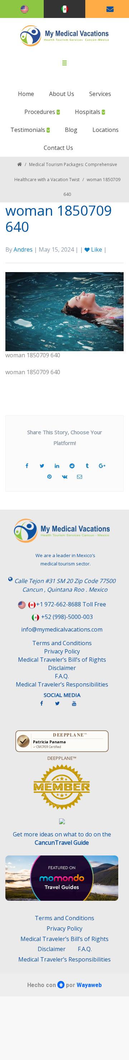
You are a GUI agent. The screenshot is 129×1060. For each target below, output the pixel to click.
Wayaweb (89, 985)
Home (26, 94)
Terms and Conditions (62, 643)
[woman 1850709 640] (64, 311)
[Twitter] (61, 706)
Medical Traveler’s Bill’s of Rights (62, 660)
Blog (71, 130)
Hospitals (88, 112)
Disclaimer (62, 668)
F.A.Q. (62, 676)
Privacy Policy (62, 651)
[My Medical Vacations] (64, 35)
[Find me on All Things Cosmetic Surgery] (61, 790)
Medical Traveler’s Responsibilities (62, 684)
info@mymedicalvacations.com (61, 629)
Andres (23, 249)
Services (100, 94)
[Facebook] (45, 706)
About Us (61, 94)
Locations (105, 130)
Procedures (40, 112)
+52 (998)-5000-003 (67, 617)
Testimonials (28, 130)
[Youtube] (77, 706)
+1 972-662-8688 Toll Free (71, 604)
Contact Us (58, 148)
